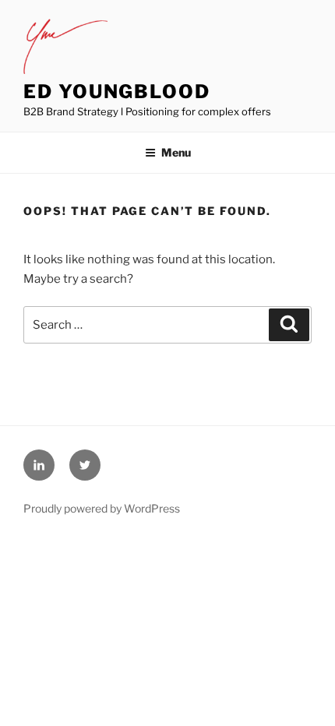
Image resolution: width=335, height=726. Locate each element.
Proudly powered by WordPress (101, 508)
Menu (176, 152)
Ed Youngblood (116, 91)
